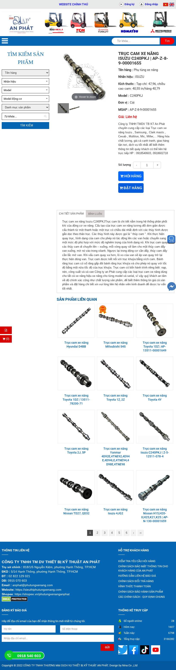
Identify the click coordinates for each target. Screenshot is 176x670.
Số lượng (124, 164)
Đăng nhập (151, 4)
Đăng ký (129, 4)
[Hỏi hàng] (6, 330)
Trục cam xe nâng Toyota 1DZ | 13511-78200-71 (76, 399)
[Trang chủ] (22, 22)
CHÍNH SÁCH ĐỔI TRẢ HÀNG (136, 581)
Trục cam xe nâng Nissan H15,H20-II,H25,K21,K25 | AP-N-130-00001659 (154, 515)
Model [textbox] (7, 90)
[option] (63, 108)
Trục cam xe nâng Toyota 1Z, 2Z (115, 397)
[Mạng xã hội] (123, 649)
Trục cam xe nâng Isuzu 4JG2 (115, 511)
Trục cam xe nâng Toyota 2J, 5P (76, 450)
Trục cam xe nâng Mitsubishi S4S (115, 344)
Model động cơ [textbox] (13, 98)
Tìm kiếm (26, 125)
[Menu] (5, 41)
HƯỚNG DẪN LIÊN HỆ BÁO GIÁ (137, 575)
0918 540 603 (29, 656)
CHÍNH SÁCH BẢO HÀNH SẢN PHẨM (140, 591)
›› (140, 532)
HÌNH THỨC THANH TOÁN (134, 586)
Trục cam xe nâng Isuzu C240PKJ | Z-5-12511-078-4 (155, 452)
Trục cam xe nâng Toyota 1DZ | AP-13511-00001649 (155, 346)
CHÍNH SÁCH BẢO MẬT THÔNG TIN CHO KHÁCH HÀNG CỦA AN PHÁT (143, 568)
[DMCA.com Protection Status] (15, 598)
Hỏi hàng (132, 176)
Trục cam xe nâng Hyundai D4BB (76, 344)
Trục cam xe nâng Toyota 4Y (155, 397)
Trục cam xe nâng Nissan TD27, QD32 (76, 511)
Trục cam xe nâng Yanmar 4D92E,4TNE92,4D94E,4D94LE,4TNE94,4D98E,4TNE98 (116, 456)
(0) (7, 338)
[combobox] (25, 81)
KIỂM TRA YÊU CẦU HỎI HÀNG (136, 561)
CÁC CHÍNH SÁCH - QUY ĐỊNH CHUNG (141, 596)
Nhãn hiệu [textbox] (10, 81)
